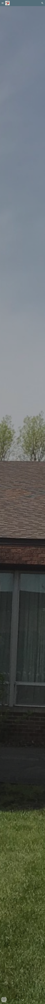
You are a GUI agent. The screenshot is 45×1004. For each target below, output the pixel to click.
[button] (2, 3)
